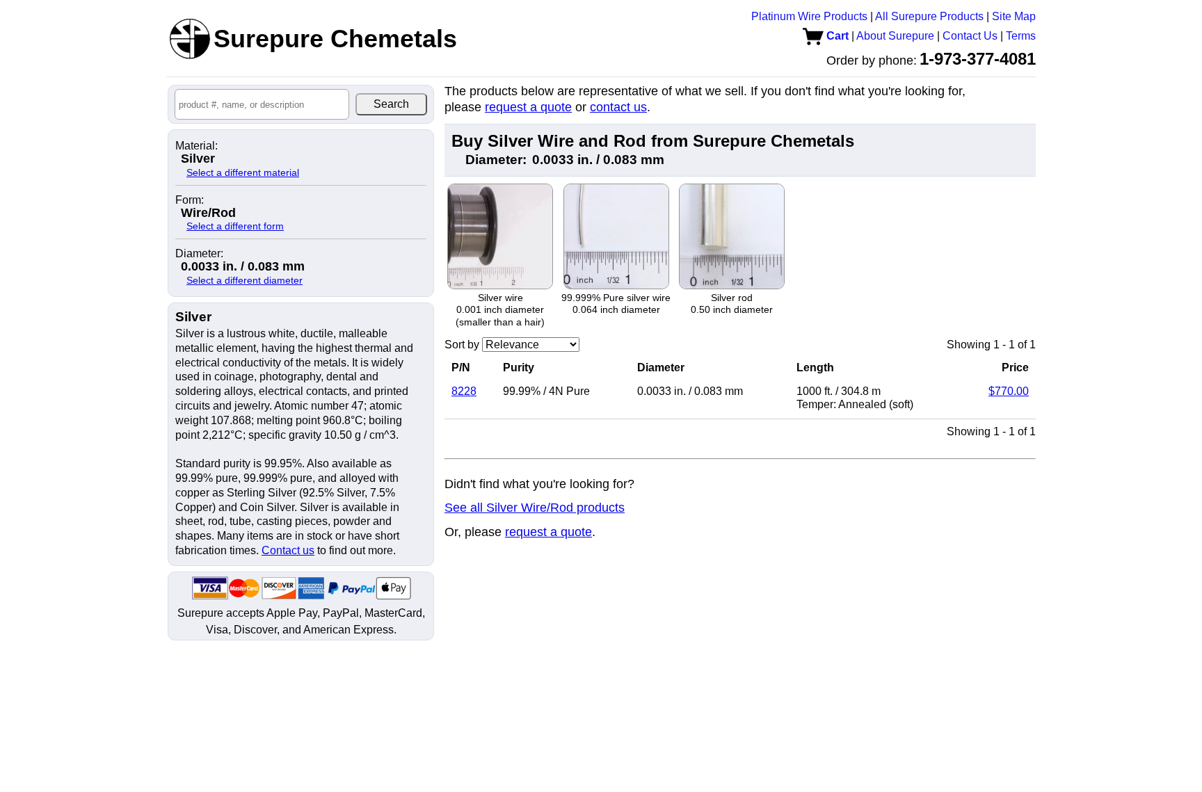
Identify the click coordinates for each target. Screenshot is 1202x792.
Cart (836, 36)
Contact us (288, 550)
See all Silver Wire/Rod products (534, 508)
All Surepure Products (929, 16)
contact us (618, 107)
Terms (1021, 36)
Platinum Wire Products (809, 16)
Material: (196, 146)
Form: (189, 200)
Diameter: (199, 253)
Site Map (1014, 16)
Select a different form (235, 226)
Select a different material (242, 172)
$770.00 (1008, 391)
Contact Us (970, 36)
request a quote (528, 107)
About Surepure (895, 36)
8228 (463, 391)
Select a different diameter (244, 280)
